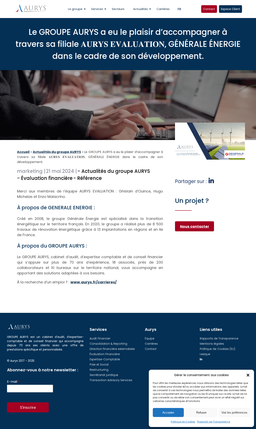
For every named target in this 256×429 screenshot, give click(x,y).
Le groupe (75, 9)
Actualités (140, 9)
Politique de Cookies (183, 421)
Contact (209, 9)
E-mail (13, 382)
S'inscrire (28, 407)
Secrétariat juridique (104, 375)
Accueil (23, 152)
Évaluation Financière (105, 354)
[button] (248, 375)
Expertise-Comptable (105, 359)
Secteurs (118, 9)
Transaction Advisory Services (111, 380)
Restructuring (99, 370)
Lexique (205, 354)
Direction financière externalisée (112, 349)
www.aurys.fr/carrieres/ (93, 282)
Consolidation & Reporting (108, 344)
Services (97, 9)
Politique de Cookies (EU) (217, 349)
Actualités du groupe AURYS (57, 152)
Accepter (168, 412)
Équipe (149, 338)
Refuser (201, 412)
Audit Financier (100, 338)
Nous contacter (194, 226)
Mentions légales (212, 344)
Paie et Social (99, 365)
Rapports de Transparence (213, 421)
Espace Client (230, 9)
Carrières (163, 9)
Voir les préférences (234, 412)
